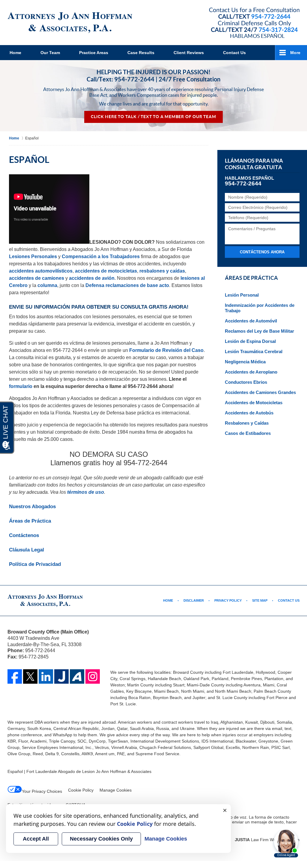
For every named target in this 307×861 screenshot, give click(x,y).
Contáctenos (24, 535)
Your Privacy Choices (42, 791)
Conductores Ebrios (246, 382)
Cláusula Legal (26, 550)
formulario (20, 386)
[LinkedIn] (46, 676)
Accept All (36, 839)
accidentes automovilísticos (41, 270)
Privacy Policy (228, 600)
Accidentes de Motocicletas (253, 402)
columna (47, 285)
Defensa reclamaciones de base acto (127, 285)
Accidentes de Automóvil (251, 320)
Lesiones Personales (33, 256)
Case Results (140, 52)
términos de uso (85, 492)
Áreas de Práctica (30, 521)
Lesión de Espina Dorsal (250, 341)
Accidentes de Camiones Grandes (260, 392)
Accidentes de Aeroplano (251, 371)
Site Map (259, 600)
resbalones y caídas (162, 270)
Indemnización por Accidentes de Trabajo (259, 308)
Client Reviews (189, 52)
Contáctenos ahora (262, 252)
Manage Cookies (116, 790)
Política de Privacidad (35, 564)
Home (15, 52)
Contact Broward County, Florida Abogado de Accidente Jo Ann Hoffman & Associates (254, 20)
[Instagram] (92, 676)
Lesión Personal (242, 295)
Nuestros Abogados (32, 506)
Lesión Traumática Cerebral (253, 351)
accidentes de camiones (36, 278)
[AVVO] (77, 676)
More (295, 52)
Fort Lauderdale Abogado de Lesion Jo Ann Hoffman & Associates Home (69, 22)
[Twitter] (30, 676)
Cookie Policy (81, 790)
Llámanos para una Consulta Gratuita (254, 164)
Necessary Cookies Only (101, 839)
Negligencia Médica (245, 361)
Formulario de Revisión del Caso (166, 350)
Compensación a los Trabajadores (101, 256)
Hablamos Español (257, 35)
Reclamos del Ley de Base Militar (259, 331)
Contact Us (234, 52)
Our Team (50, 52)
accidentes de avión (92, 278)
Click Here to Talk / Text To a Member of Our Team (153, 116)
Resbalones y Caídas (247, 423)
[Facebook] (14, 676)
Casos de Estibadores (248, 433)
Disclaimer (193, 600)
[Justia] (61, 676)
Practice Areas (93, 52)
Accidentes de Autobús (249, 412)
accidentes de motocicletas (106, 270)
